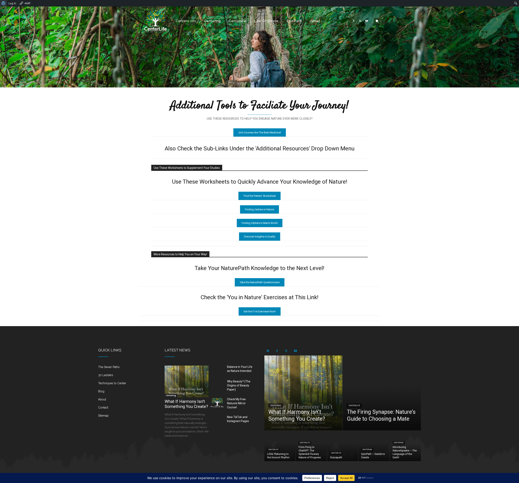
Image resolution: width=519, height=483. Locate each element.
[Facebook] (354, 21)
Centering (171, 395)
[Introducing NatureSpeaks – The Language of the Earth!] (405, 446)
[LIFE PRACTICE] (156, 21)
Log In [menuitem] (12, 3)
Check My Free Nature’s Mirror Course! (236, 403)
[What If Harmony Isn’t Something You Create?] (187, 381)
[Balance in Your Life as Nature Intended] (217, 370)
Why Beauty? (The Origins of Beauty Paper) (238, 385)
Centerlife (354, 405)
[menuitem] (3, 3)
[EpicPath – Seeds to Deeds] (373, 446)
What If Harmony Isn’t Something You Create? (186, 404)
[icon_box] (126, 369)
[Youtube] (366, 21)
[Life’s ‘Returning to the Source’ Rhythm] (279, 446)
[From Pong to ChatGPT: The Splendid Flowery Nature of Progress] (311, 446)
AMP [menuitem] (27, 3)
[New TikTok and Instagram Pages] (217, 420)
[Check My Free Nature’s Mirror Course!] (217, 402)
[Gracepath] (342, 446)
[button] (377, 21)
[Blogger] (267, 350)
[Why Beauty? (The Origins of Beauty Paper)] (217, 384)
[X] (360, 21)
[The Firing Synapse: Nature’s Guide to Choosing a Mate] (382, 392)
